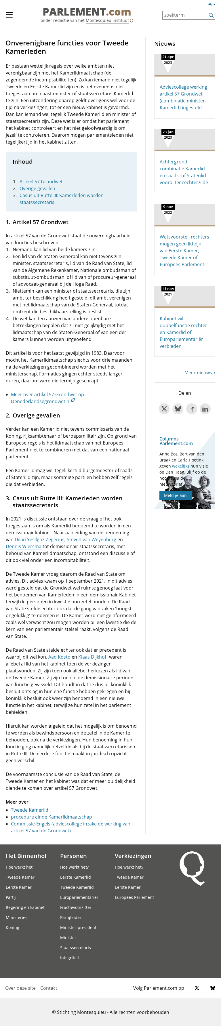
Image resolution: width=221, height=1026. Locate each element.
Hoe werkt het (19, 867)
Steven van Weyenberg (91, 539)
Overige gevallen (37, 188)
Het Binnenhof (26, 856)
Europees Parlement (134, 897)
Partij (11, 897)
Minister (68, 937)
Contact (48, 988)
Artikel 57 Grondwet (41, 181)
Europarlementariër (79, 897)
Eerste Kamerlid (75, 877)
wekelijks (180, 466)
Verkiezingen (133, 856)
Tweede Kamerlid (29, 810)
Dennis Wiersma (23, 546)
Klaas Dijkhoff (93, 657)
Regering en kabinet (25, 907)
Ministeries (16, 917)
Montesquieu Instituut (107, 20)
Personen (73, 856)
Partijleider (70, 917)
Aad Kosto (59, 657)
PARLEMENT (87, 12)
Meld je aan (175, 495)
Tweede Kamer (20, 877)
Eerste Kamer (19, 887)
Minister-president (78, 927)
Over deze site (20, 988)
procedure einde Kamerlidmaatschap (51, 817)
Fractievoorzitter (76, 907)
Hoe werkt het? (74, 867)
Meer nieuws (198, 372)
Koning (12, 927)
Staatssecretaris (75, 947)
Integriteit (69, 957)
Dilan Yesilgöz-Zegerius (39, 539)
